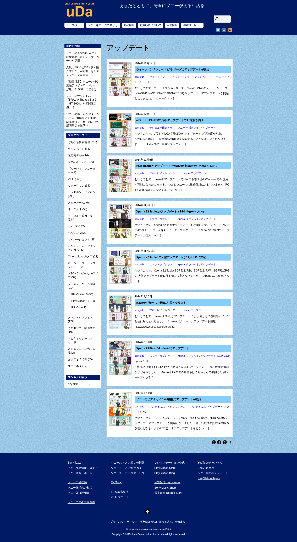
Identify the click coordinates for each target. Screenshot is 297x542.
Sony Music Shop (165, 487)
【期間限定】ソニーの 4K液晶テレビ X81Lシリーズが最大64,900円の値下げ (82, 85)
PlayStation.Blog (164, 473)
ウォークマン (157, 77)
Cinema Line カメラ (80, 256)
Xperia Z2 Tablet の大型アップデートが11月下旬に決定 (171, 257)
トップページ (74, 25)
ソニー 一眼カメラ (188, 127)
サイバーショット (79, 239)
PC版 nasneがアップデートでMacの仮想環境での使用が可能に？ (177, 166)
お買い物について (151, 25)
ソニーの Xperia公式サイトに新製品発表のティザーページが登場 (83, 56)
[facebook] (224, 30)
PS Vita (76, 307)
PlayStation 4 (79, 300)
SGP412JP (223, 355)
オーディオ (75, 209)
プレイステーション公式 (169, 462)
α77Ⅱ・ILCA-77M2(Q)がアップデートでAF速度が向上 (170, 120)
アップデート (177, 77)
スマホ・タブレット (161, 219)
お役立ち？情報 (77, 359)
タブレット (192, 219)
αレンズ (73, 226)
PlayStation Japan (209, 478)
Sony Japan (75, 462)
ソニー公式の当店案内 (81, 502)
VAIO (71, 179)
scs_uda (139, 77)
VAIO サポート (120, 496)
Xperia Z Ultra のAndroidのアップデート (162, 348)
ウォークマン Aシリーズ (201, 77)
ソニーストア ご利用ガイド (128, 467)
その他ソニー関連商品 (81, 328)
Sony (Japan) (206, 467)
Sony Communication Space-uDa (147, 529)
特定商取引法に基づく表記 (156, 521)
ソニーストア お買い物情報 (128, 462)
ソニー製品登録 (77, 482)
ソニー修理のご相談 (80, 487)
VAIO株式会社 (119, 491)
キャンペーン (76, 148)
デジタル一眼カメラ (161, 127)
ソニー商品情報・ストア (83, 467)
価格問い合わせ (192, 25)
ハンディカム (198, 406)
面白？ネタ (75, 366)
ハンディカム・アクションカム (167, 406)
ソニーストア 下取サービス (128, 473)
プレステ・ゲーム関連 (81, 283)
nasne (186, 173)
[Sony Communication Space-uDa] (79, 14)
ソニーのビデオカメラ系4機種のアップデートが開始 (168, 399)
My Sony (116, 482)
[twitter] (218, 30)
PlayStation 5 (79, 294)
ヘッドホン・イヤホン (81, 192)
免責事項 (180, 521)
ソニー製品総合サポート (213, 473)
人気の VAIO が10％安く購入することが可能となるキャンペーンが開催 (82, 71)
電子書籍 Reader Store (168, 492)
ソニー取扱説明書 (79, 492)
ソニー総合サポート (80, 473)
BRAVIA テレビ (77, 161)
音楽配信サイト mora (167, 482)
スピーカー (75, 202)
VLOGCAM (75, 232)
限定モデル (75, 155)
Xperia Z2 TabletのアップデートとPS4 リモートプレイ (170, 211)
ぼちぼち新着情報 (79, 142)
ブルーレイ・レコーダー (163, 173)
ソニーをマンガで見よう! (103, 25)
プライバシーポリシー (124, 521)
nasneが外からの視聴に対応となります (161, 302)
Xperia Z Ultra (142, 361)
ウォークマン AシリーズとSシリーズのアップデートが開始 (172, 69)
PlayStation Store (165, 467)
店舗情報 (172, 25)
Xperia (181, 219)
